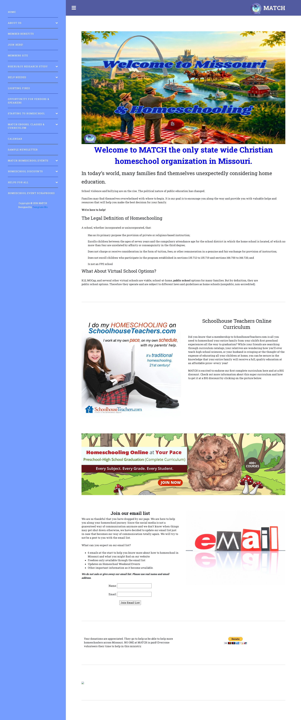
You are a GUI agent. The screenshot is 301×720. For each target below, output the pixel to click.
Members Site (18, 55)
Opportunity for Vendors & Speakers (28, 100)
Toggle (74, 8)
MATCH (273, 8)
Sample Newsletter (23, 149)
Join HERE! (15, 44)
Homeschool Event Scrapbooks (31, 193)
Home (12, 11)
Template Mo (40, 207)
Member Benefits (21, 33)
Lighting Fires (19, 88)
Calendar (15, 138)
